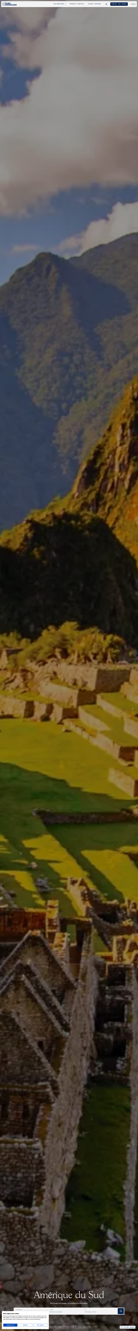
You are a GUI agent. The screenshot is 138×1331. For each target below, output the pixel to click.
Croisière (57, 1327)
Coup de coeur (76, 1327)
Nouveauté (86, 1327)
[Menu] (133, 4)
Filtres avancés (129, 1327)
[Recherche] (106, 4)
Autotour (66, 1327)
